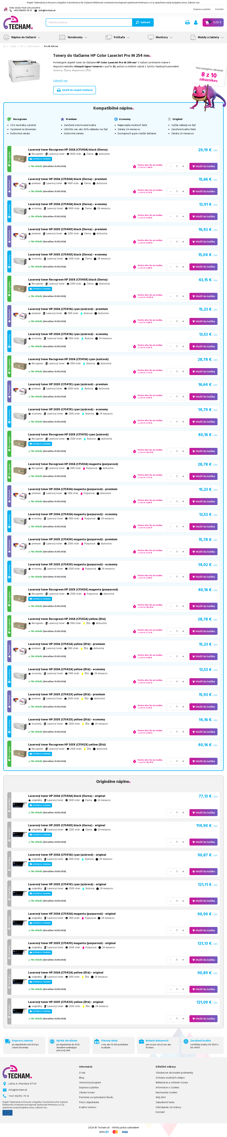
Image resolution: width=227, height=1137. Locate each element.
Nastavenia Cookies (166, 1092)
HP (21, 46)
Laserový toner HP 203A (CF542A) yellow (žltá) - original (65, 972)
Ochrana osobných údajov (170, 1078)
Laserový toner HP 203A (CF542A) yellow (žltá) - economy (66, 669)
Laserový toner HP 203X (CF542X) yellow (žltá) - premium (66, 694)
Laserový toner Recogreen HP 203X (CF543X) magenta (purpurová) (73, 589)
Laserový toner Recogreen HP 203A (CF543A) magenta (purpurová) (73, 464)
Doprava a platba (202, 9)
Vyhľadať (145, 22)
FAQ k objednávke (89, 1102)
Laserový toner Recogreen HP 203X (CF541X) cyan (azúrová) (68, 434)
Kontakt (219, 9)
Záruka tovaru (87, 1092)
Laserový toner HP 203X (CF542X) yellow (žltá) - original (65, 1002)
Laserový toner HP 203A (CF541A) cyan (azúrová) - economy (68, 334)
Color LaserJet (33, 46)
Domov (4, 46)
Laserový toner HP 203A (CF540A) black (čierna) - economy (67, 204)
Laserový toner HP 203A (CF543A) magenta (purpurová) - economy (72, 514)
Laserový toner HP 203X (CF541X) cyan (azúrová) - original (67, 884)
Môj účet (161, 1097)
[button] (187, 22)
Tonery (13, 46)
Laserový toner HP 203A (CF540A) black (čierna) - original (66, 796)
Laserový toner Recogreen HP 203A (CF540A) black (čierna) (68, 150)
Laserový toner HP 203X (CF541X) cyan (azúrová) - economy (68, 409)
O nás (82, 1073)
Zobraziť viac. (194, 2)
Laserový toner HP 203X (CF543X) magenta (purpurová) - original (72, 943)
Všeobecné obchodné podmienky (174, 1073)
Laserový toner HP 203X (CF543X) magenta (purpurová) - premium (72, 539)
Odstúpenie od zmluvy (168, 1107)
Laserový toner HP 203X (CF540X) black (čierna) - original (66, 825)
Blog (81, 1078)
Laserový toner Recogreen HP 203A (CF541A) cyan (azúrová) (68, 359)
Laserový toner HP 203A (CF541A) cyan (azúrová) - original (67, 855)
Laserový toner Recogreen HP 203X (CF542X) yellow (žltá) (67, 744)
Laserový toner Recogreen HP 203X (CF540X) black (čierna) (68, 280)
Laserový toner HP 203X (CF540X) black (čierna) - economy (67, 254)
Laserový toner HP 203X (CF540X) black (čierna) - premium (67, 229)
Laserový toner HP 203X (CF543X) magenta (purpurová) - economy (72, 564)
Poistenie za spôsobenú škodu (96, 1097)
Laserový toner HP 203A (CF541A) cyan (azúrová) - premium (68, 309)
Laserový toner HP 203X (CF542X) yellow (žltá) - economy (66, 719)
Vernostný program (90, 1082)
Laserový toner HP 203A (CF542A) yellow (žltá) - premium (66, 644)
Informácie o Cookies (167, 1087)
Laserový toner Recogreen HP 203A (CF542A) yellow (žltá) (67, 619)
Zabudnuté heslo (165, 1102)
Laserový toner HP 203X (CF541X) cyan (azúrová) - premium (68, 384)
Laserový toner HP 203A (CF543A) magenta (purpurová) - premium (72, 489)
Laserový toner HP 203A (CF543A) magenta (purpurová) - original (72, 914)
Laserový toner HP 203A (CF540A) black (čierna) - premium (67, 179)
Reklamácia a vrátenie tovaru (172, 1082)
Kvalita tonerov (87, 1107)
